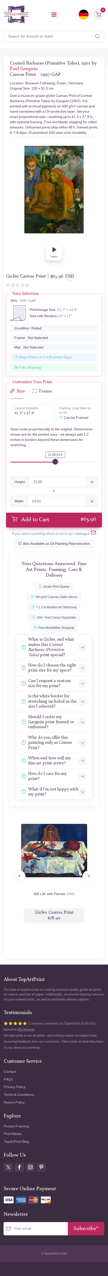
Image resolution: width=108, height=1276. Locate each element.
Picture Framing (16, 1126)
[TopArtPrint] (16, 14)
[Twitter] (8, 1167)
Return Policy (14, 1102)
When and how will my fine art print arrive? (49, 760)
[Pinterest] (41, 1167)
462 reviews (26, 1029)
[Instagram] (30, 1167)
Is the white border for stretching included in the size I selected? (52, 701)
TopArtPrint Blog (16, 1141)
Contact (10, 1071)
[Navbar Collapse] (54, 14)
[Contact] (93, 533)
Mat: (28, 347)
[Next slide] (88, 876)
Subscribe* (86, 1228)
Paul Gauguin (24, 68)
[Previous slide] (20, 876)
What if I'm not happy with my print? (53, 791)
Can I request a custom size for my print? (49, 683)
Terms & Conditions (19, 1095)
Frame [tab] (45, 391)
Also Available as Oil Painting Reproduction (56, 544)
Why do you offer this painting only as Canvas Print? (50, 742)
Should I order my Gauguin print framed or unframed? (51, 722)
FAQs (8, 1079)
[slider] (55, 461)
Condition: (27, 328)
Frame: (31, 338)
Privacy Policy (14, 1087)
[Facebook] (19, 1167)
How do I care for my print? (47, 776)
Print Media (13, 1134)
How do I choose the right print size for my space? (52, 668)
